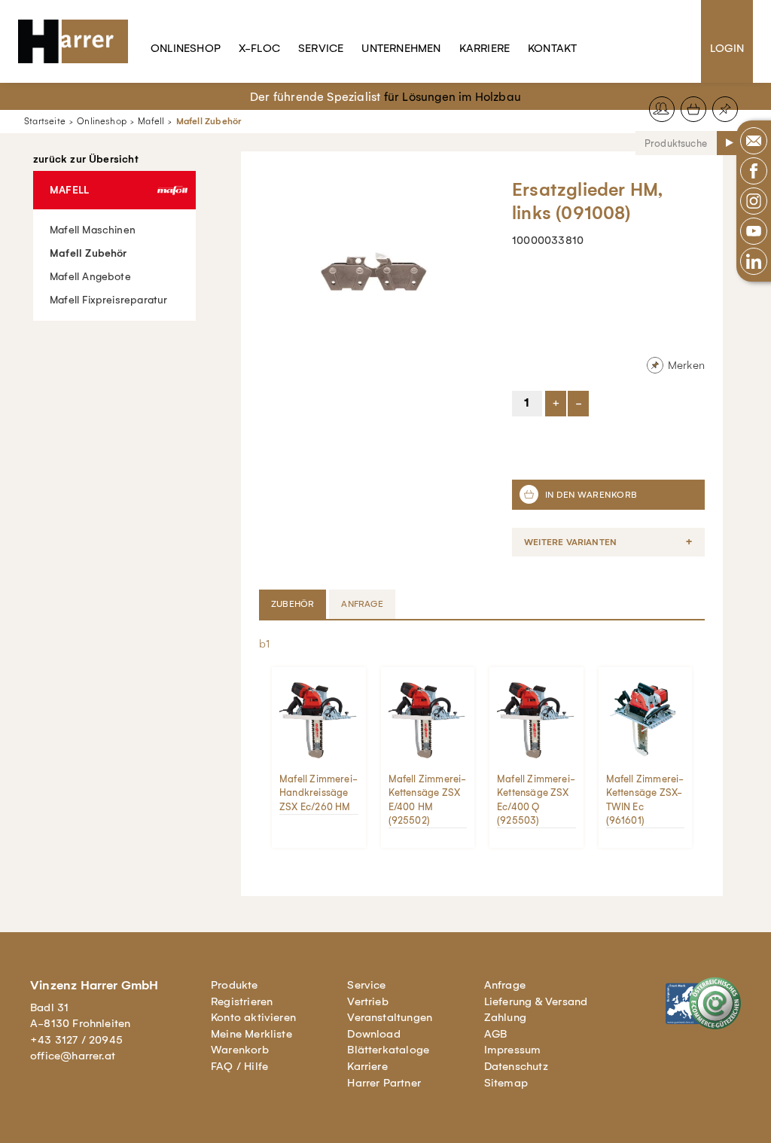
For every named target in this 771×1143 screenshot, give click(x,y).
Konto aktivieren (253, 1017)
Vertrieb (368, 1001)
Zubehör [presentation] (292, 604)
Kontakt (552, 48)
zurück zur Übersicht (86, 160)
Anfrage (505, 985)
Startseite (45, 121)
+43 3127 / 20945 (76, 1040)
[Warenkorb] (693, 109)
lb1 (263, 644)
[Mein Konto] (662, 109)
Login (727, 48)
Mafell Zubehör (209, 121)
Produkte (234, 985)
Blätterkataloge (388, 1049)
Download (374, 1034)
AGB (495, 1034)
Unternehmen (400, 48)
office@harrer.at (72, 1055)
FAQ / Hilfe (239, 1066)
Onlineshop (186, 48)
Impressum (512, 1049)
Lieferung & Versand (536, 1001)
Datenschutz (516, 1066)
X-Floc (259, 48)
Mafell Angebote (90, 276)
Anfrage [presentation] (361, 604)
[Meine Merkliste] (725, 109)
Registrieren (242, 1001)
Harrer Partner (384, 1083)
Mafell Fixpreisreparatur (109, 300)
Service (320, 48)
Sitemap (506, 1083)
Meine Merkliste (251, 1034)
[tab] (294, 604)
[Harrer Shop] (80, 41)
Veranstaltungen (389, 1017)
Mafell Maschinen (93, 230)
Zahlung (505, 1017)
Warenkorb (240, 1049)
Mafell (151, 121)
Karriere (484, 48)
